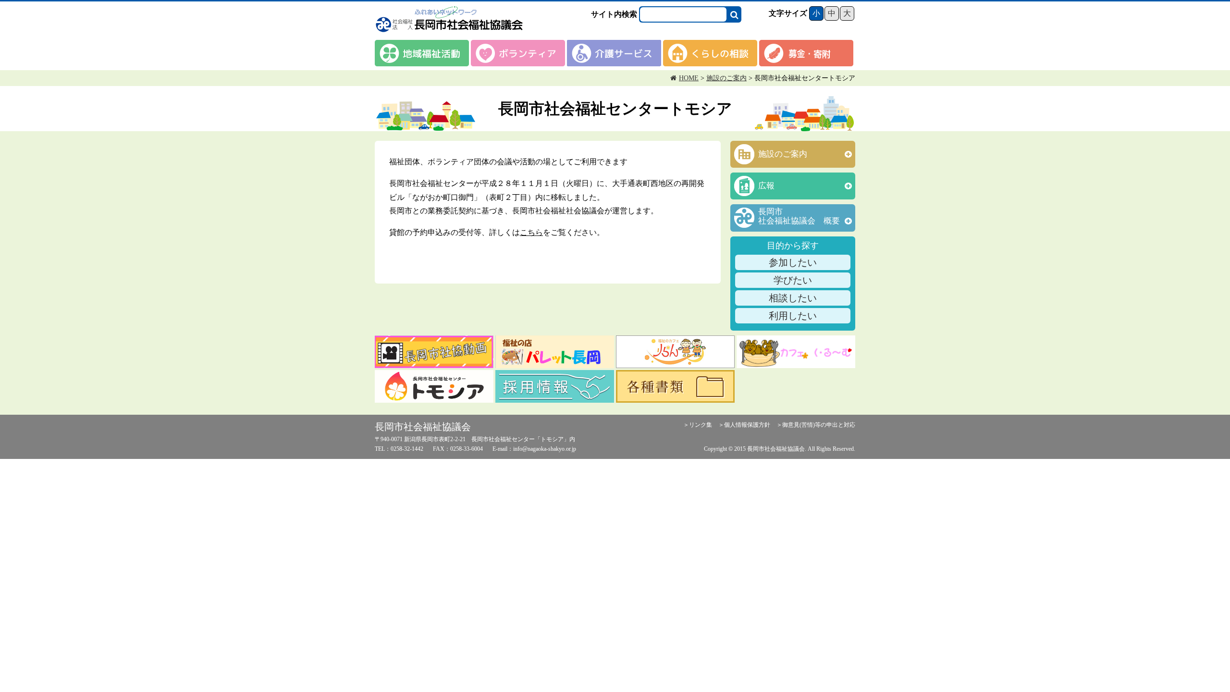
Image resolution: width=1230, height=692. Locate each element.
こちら (531, 232)
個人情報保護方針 (747, 424)
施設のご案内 (726, 78)
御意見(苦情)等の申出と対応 (818, 424)
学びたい (793, 280)
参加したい (793, 262)
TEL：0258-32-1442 (399, 448)
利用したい (793, 315)
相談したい (793, 298)
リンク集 (700, 424)
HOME (689, 78)
